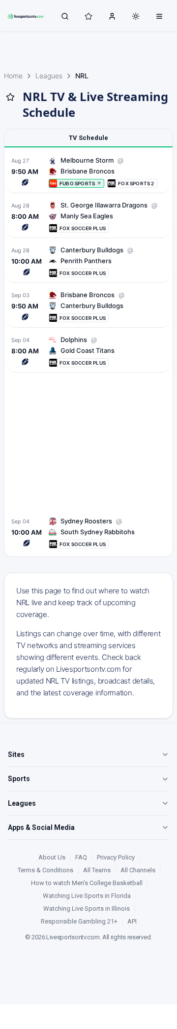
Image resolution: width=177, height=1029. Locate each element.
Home (13, 75)
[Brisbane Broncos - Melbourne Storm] (88, 172)
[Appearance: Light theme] (136, 16)
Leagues (48, 75)
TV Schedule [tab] (88, 137)
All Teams (97, 870)
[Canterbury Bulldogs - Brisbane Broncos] (88, 306)
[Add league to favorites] (10, 97)
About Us (51, 857)
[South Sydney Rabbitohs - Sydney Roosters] (88, 532)
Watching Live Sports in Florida (87, 895)
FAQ (81, 857)
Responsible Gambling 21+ (79, 921)
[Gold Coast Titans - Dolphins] (88, 351)
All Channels (137, 870)
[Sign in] (112, 16)
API (132, 921)
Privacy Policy (116, 857)
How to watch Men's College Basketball (87, 883)
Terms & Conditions (45, 870)
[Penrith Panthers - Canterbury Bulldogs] (88, 261)
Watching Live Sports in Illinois (86, 908)
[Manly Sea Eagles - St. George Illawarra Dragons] (88, 217)
